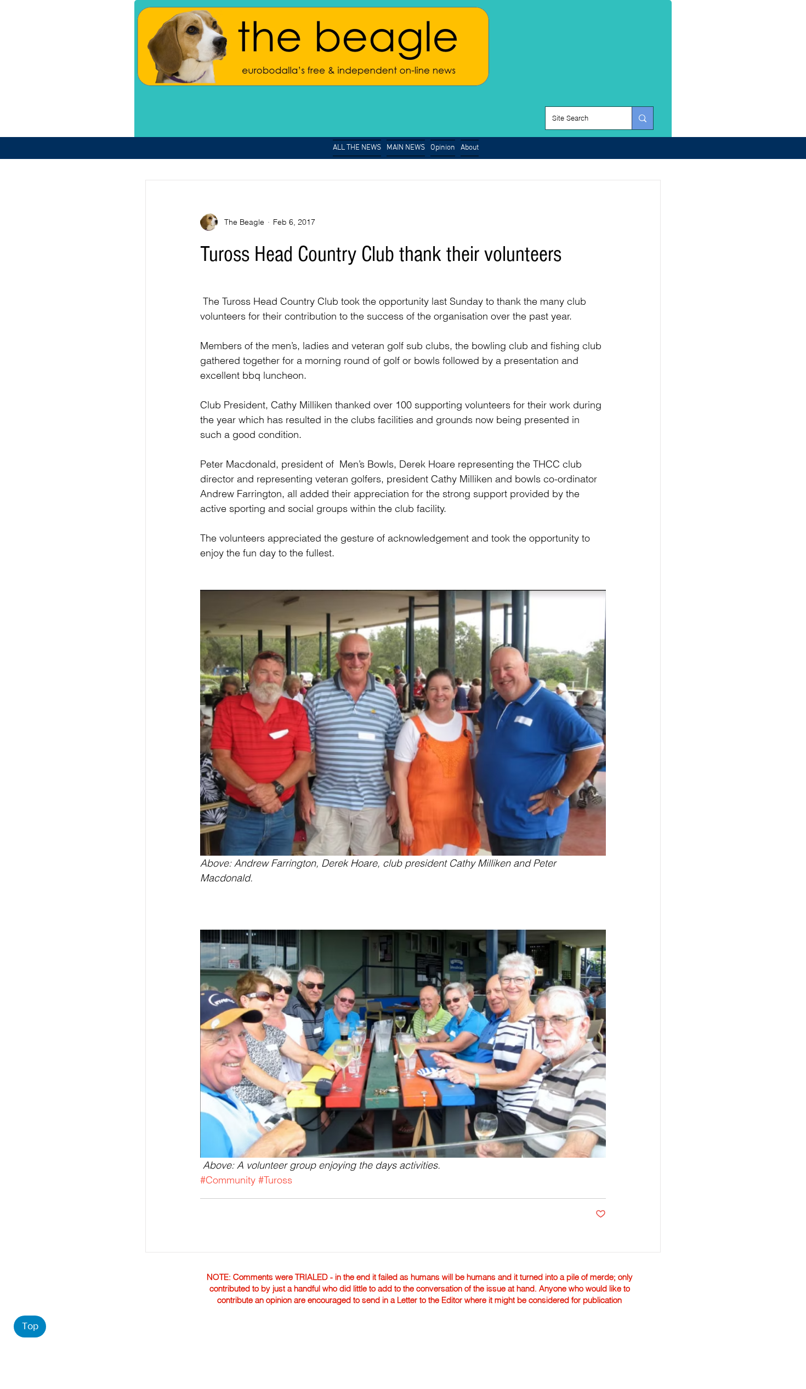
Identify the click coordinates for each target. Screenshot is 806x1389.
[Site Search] (642, 118)
